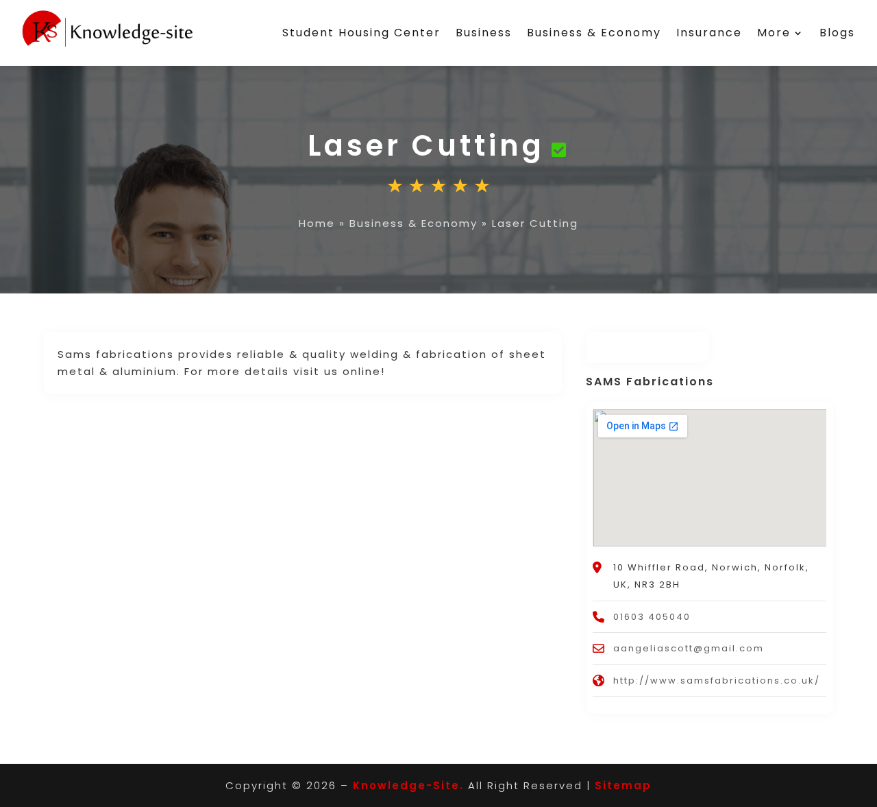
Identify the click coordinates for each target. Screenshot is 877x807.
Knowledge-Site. (408, 785)
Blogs (837, 32)
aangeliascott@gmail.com (688, 648)
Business (484, 32)
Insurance (709, 32)
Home (317, 223)
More (774, 32)
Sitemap (623, 785)
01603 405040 (652, 616)
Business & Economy (594, 32)
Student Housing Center (361, 32)
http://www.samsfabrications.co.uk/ (716, 680)
